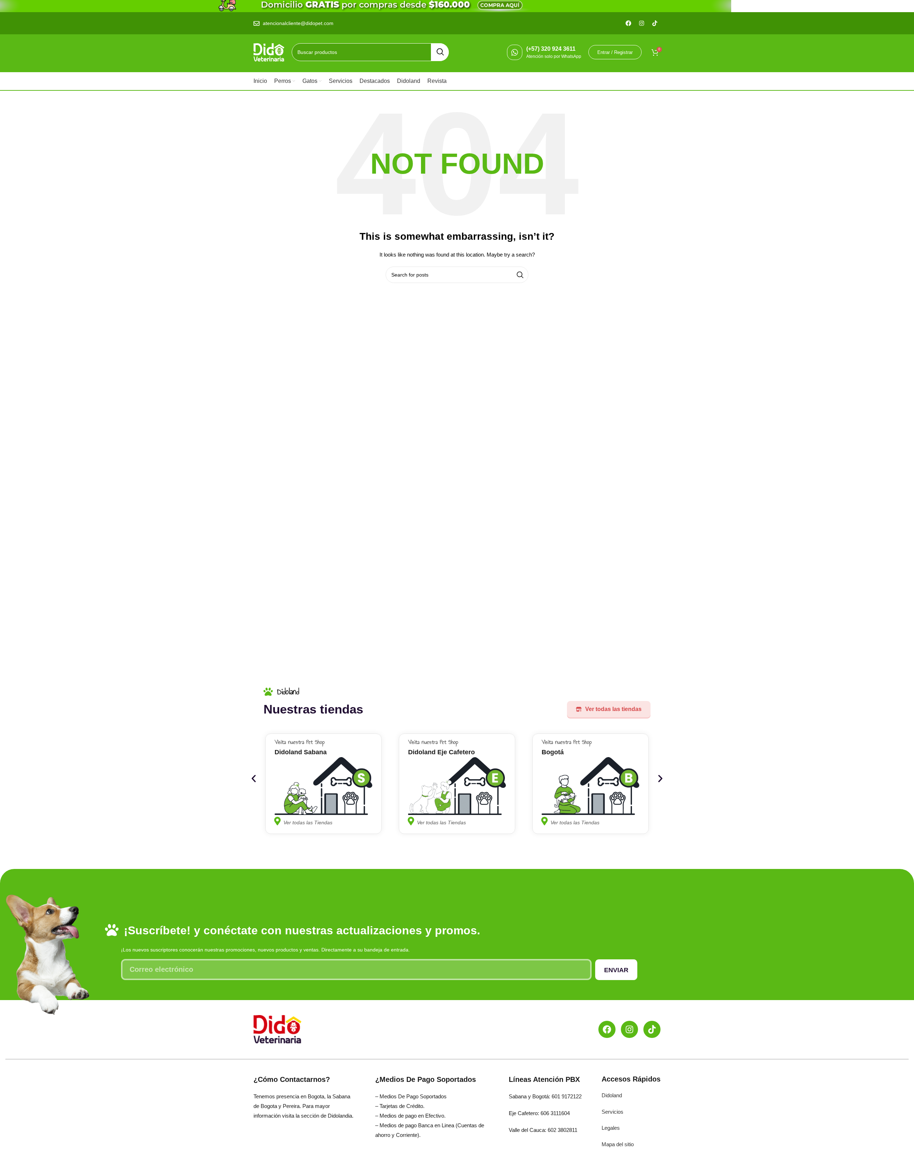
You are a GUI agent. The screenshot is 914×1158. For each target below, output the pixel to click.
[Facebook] (607, 1029)
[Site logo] (269, 52)
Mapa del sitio (618, 1144)
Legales (611, 1128)
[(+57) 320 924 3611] (514, 52)
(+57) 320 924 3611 (551, 49)
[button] (253, 778)
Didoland (612, 1095)
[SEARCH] (440, 52)
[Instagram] (629, 1029)
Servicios (612, 1112)
